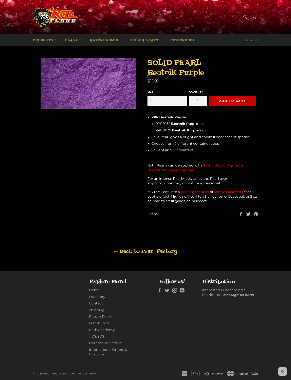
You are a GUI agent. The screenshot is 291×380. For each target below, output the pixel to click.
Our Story (97, 297)
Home (94, 290)
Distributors (99, 323)
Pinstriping (183, 40)
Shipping (97, 310)
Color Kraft (145, 40)
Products (43, 40)
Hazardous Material (105, 343)
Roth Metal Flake (55, 373)
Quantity (196, 91)
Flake (72, 40)
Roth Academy (102, 330)
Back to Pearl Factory (147, 251)
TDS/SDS (96, 336)
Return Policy (100, 317)
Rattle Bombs (105, 40)
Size (150, 91)
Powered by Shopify (82, 373)
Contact (96, 303)
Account (251, 40)
